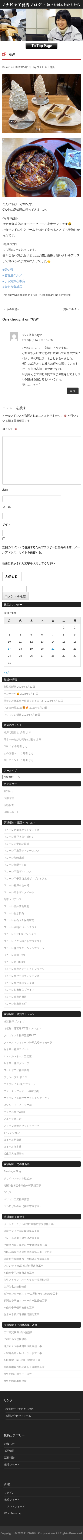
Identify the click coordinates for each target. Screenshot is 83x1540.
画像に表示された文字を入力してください (28, 563)
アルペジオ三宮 (12, 1118)
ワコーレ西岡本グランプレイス (21, 829)
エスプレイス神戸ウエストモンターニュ (27, 1098)
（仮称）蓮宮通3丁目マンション (22, 1028)
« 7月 (7, 672)
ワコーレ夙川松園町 (15, 962)
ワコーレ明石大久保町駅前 (19, 920)
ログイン (9, 1492)
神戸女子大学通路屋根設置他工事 (23, 1346)
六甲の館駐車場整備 (15, 1381)
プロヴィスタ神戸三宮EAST (20, 1035)
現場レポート (11, 812)
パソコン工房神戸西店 (16, 1199)
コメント (9, 428)
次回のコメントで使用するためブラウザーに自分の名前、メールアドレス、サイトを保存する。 (41, 550)
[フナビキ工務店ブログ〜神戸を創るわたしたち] (41, 6)
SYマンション (12, 1132)
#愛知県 (7, 270)
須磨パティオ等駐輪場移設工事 (21, 1230)
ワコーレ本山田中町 (15, 955)
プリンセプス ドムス (15, 1077)
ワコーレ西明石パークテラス (20, 927)
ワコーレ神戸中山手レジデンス (21, 975)
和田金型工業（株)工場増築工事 (22, 1360)
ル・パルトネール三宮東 (18, 1056)
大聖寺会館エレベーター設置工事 (23, 1353)
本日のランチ (11, 760)
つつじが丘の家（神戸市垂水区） (23, 1206)
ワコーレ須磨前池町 (15, 1003)
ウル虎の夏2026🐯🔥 (16, 707)
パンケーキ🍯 (12, 693)
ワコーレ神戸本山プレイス (19, 982)
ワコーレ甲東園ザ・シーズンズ (21, 850)
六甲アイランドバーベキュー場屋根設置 (27, 1279)
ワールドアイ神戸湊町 (16, 1070)
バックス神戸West (14, 1111)
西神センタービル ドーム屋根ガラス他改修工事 (31, 1293)
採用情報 (9, 798)
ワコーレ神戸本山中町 (16, 885)
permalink (64, 294)
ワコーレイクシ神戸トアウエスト (23, 941)
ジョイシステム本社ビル (18, 1178)
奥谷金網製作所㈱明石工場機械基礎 (24, 1367)
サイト (6, 524)
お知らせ (36, 294)
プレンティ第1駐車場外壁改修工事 (23, 1265)
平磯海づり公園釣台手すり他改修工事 (25, 1245)
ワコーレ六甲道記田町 (16, 843)
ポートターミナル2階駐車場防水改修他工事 (29, 1224)
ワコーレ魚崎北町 (14, 857)
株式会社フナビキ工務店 (20, 1408)
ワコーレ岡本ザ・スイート (19, 892)
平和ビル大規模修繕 (15, 1339)
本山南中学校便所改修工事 (19, 1272)
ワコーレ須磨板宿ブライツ (19, 989)
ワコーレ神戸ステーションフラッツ (24, 948)
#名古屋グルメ (12, 275)
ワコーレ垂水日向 (14, 913)
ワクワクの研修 (12, 714)
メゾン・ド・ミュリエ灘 (18, 1105)
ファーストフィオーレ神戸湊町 (21, 1091)
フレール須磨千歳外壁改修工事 (21, 1238)
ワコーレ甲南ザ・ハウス (18, 871)
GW (6, 746)
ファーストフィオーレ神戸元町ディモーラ (28, 1042)
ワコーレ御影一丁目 (15, 864)
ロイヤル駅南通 (12, 1139)
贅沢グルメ (71, 309)
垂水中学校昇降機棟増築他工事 (21, 1314)
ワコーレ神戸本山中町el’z (18, 836)
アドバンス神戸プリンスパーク (21, 1125)
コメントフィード (14, 1506)
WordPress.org (12, 1513)
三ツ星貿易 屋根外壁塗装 (18, 1332)
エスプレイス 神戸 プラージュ (21, 1084)
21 (53, 648)
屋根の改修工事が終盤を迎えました (24, 700)
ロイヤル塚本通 (12, 1146)
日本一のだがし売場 (15, 739)
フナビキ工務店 (46, 67)
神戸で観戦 (10, 732)
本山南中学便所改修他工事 (19, 1307)
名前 (5, 489)
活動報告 (9, 805)
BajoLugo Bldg (12, 1171)
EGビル (8, 1192)
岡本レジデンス (12, 899)
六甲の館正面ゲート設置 (18, 1373)
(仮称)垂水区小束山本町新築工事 (22, 1185)
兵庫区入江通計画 (14, 1153)
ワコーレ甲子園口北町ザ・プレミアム (25, 878)
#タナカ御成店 (12, 286)
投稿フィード (12, 1499)
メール (6, 507)
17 (9, 648)
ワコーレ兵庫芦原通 (15, 996)
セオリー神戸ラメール (16, 1049)
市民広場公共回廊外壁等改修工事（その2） (29, 1251)
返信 (72, 391)
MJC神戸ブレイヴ (14, 1021)
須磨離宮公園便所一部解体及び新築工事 (27, 1258)
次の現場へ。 (13, 309)
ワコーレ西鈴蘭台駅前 (16, 906)
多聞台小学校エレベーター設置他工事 (25, 1300)
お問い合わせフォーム (18, 1415)
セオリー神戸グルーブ (16, 1063)
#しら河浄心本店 (13, 281)
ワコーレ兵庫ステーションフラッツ (24, 968)
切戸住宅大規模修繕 (15, 1286)
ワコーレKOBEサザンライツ (20, 934)
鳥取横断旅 (10, 686)
